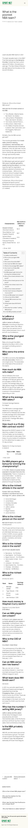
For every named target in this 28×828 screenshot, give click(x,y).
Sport (16, 21)
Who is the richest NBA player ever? (14, 791)
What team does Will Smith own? (13, 304)
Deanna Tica (11, 21)
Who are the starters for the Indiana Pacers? (11, 796)
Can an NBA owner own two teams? (13, 300)
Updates (20, 21)
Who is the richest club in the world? (13, 285)
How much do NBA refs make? (13, 264)
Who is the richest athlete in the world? (14, 277)
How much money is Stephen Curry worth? (13, 292)
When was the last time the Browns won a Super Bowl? (13, 803)
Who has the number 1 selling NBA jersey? (13, 308)
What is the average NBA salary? (14, 266)
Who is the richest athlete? (13, 289)
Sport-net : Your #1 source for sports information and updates (14, 817)
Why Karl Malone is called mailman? (14, 808)
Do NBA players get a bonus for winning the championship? (13, 273)
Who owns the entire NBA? (12, 261)
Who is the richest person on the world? (14, 281)
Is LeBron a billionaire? (10, 255)
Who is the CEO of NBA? (12, 297)
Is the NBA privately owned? (13, 312)
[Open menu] (25, 3)
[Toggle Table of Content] (22, 253)
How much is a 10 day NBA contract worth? (12, 269)
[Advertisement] (14, 38)
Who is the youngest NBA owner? (11, 258)
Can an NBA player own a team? (14, 295)
